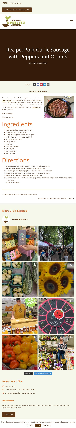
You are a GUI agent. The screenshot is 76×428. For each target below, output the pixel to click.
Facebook (35, 107)
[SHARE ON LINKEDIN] (44, 84)
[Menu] (71, 21)
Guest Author (42, 63)
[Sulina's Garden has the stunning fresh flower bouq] (56, 352)
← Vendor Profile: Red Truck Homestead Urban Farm (19, 194)
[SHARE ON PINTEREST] (41, 84)
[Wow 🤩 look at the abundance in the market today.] (20, 352)
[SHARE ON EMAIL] (48, 84)
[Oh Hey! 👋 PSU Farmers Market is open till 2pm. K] (56, 279)
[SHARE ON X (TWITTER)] (34, 84)
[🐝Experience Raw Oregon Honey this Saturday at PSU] (20, 316)
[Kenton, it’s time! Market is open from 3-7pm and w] (20, 243)
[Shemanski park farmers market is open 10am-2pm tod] (56, 243)
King (9, 100)
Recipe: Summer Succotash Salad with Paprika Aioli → (56, 198)
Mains (39, 91)
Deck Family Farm (24, 98)
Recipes (44, 91)
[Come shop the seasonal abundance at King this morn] (20, 279)
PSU (3, 100)
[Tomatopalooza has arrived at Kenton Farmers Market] (56, 316)
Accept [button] (38, 425)
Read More (47, 425)
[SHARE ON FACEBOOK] (38, 84)
